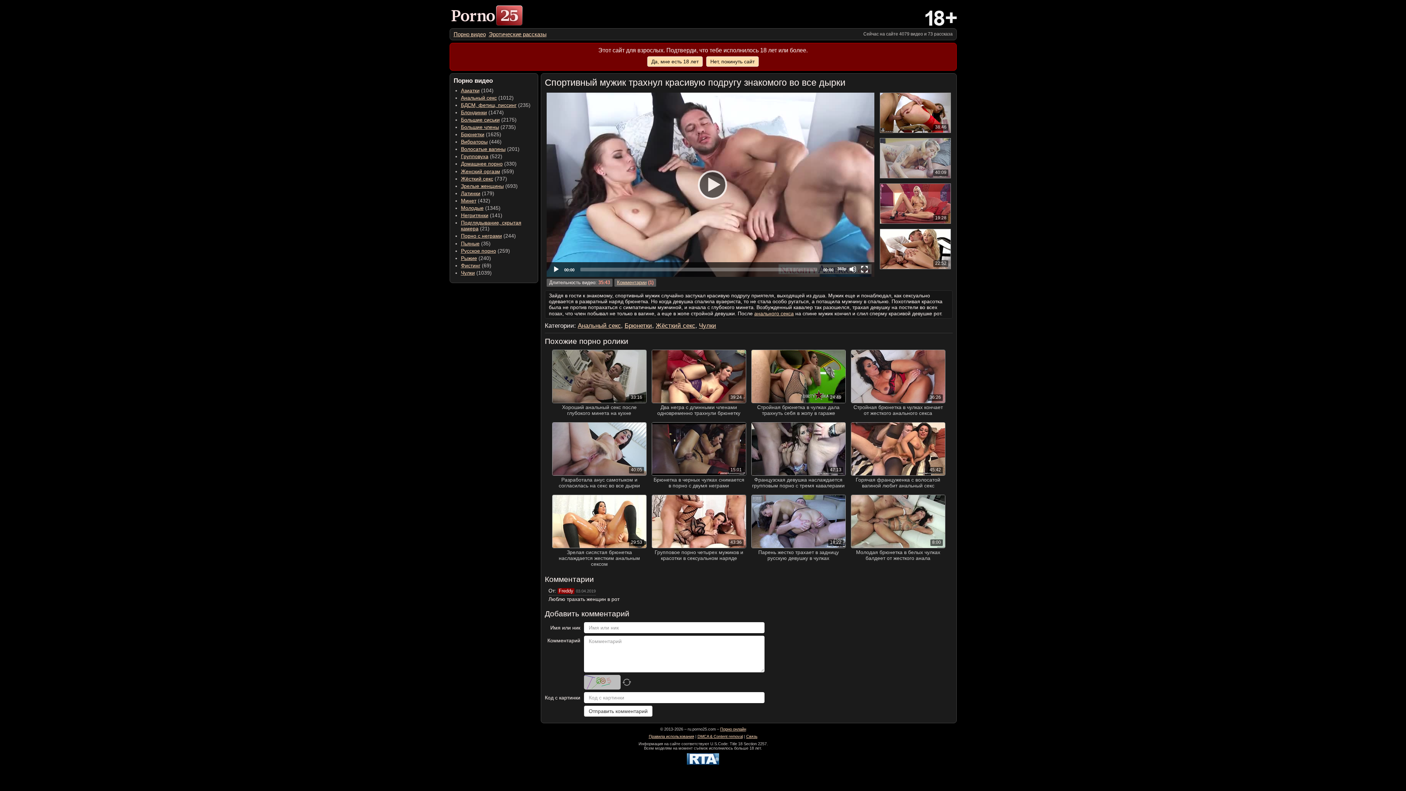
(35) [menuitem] (476, 243)
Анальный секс (479, 98)
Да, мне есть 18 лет (675, 61)
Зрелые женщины (482, 186)
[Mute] (852, 269)
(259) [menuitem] (485, 251)
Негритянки (474, 215)
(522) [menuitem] (481, 156)
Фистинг (470, 265)
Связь (752, 736)
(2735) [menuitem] (488, 127)
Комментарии (632, 282)
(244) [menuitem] (488, 236)
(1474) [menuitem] (482, 112)
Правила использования (671, 736)
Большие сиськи (480, 120)
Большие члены (480, 127)
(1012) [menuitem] (487, 98)
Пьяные (470, 243)
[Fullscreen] (864, 269)
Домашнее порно (482, 164)
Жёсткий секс (477, 179)
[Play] (710, 184)
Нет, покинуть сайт (732, 61)
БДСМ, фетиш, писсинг (489, 105)
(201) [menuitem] (490, 149)
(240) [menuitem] (476, 258)
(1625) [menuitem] (481, 134)
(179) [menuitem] (477, 193)
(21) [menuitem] (491, 225)
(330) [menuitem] (489, 164)
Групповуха (474, 156)
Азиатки (470, 90)
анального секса (774, 313)
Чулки (468, 273)
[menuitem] (470, 34)
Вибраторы (474, 142)
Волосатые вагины (483, 149)
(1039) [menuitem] (476, 273)
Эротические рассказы (518, 34)
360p (842, 269)
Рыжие (469, 258)
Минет (468, 201)
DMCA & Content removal (720, 736)
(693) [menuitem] (489, 186)
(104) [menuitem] (477, 90)
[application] (710, 185)
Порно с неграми (481, 236)
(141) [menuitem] (481, 215)
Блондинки (474, 112)
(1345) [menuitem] (481, 208)
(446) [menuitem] (481, 142)
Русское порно (478, 251)
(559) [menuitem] (487, 171)
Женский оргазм (480, 171)
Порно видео (470, 34)
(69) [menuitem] (476, 265)
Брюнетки (472, 134)
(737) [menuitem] (484, 179)
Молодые (472, 208)
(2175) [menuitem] (489, 120)
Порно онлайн (733, 729)
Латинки (470, 193)
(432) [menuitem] (475, 201)
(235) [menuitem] (496, 105)
